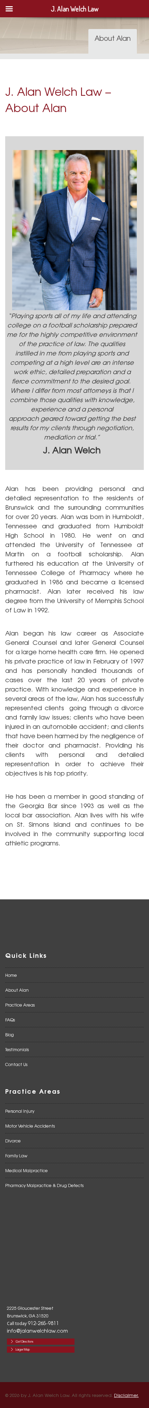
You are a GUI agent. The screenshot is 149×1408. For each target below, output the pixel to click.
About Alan (17, 990)
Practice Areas (20, 1005)
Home (11, 975)
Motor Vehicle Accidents (30, 1126)
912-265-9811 (43, 1322)
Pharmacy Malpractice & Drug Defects (44, 1185)
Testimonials (17, 1049)
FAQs (10, 1020)
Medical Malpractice (26, 1170)
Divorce (13, 1141)
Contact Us (16, 1064)
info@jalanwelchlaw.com (37, 1330)
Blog (9, 1034)
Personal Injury (19, 1111)
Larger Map (23, 1349)
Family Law (16, 1155)
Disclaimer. (126, 1395)
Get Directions (24, 1341)
